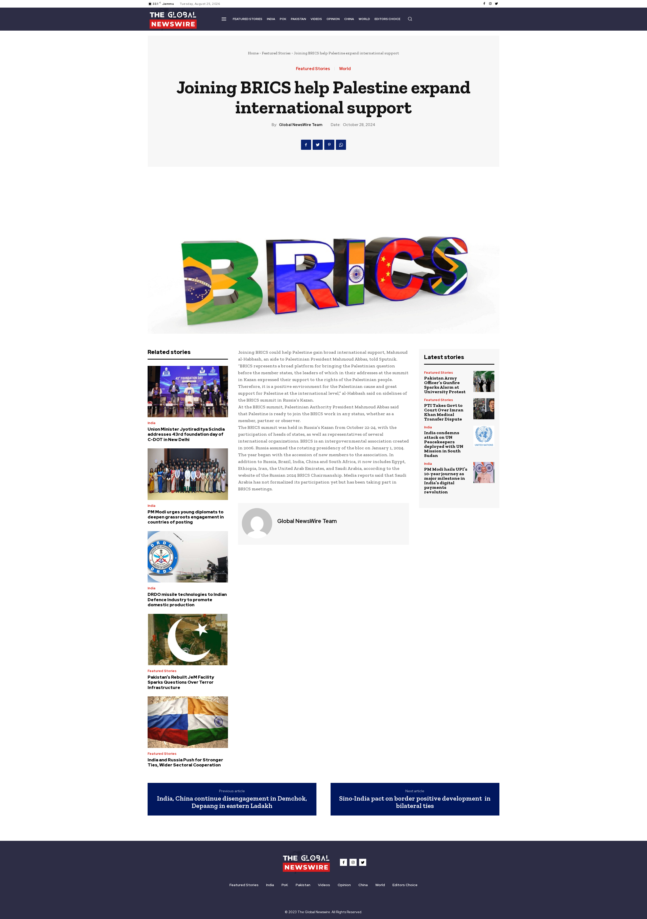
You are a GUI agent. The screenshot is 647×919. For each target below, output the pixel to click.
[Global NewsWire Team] (257, 523)
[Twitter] (496, 4)
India (151, 423)
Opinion (344, 885)
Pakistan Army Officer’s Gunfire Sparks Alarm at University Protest (445, 384)
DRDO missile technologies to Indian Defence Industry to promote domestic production (187, 600)
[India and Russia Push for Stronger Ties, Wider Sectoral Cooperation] (188, 722)
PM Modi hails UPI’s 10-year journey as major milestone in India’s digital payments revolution (445, 480)
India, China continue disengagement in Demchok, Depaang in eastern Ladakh (232, 802)
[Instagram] (490, 4)
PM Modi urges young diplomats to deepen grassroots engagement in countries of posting (186, 517)
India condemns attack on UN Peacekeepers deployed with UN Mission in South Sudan (443, 444)
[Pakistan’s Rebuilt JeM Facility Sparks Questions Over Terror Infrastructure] (188, 639)
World (345, 69)
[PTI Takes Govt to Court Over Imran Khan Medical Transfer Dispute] (483, 408)
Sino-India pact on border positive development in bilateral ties (415, 802)
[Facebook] (484, 4)
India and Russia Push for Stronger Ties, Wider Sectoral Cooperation (185, 762)
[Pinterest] (329, 145)
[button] (410, 18)
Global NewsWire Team (300, 124)
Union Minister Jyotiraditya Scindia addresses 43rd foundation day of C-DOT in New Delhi (186, 434)
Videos (324, 885)
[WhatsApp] (341, 145)
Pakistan (303, 885)
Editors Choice (405, 885)
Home (253, 53)
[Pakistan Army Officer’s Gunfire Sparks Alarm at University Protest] (483, 381)
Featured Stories (276, 53)
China (363, 885)
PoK (285, 885)
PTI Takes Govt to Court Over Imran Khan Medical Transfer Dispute (444, 412)
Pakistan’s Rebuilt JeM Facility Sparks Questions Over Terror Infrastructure (181, 682)
